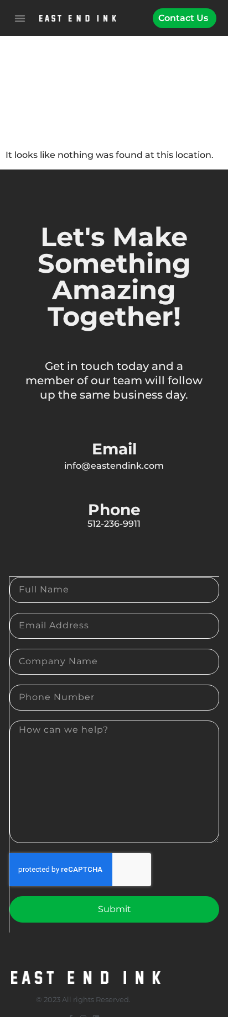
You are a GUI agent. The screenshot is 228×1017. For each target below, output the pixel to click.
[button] (20, 18)
